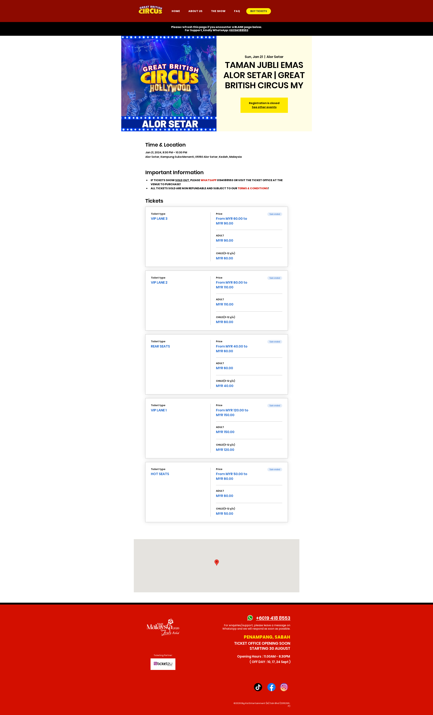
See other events (264, 107)
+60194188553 (238, 30)
